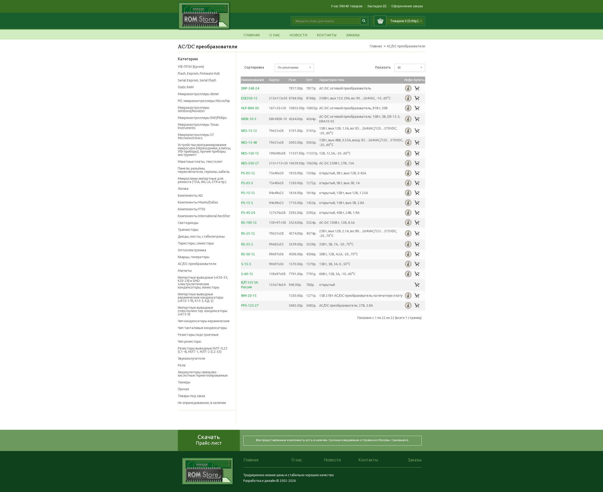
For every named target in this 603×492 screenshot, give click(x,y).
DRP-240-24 (250, 88)
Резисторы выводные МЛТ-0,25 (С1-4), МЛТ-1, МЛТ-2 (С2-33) (202, 350)
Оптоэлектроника (192, 250)
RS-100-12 (249, 222)
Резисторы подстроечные (198, 335)
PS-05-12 (248, 173)
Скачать (209, 440)
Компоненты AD (190, 195)
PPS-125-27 (250, 305)
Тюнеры (184, 382)
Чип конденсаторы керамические (204, 321)
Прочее (183, 389)
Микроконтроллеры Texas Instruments (198, 126)
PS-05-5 (247, 183)
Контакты (327, 35)
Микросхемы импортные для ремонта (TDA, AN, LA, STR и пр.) (202, 180)
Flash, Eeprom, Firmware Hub (199, 73)
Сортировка (254, 67)
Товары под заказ (191, 396)
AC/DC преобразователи (406, 46)
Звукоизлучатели (191, 358)
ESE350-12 (249, 98)
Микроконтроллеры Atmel (198, 94)
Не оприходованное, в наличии (202, 403)
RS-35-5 (247, 244)
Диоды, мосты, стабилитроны (201, 236)
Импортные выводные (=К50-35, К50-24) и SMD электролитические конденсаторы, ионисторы (203, 282)
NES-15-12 (249, 131)
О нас (274, 35)
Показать (383, 67)
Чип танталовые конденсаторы (202, 328)
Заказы (353, 35)
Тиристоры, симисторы (196, 243)
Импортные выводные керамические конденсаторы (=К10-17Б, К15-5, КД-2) (200, 297)
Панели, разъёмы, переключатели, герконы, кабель (204, 170)
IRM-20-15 (249, 295)
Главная (252, 35)
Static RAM (186, 87)
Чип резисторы (189, 341)
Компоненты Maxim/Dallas (198, 202)
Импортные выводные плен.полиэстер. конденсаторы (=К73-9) (202, 311)
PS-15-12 (248, 193)
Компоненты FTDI (191, 209)
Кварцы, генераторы (193, 257)
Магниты (185, 270)
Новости (298, 35)
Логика (183, 189)
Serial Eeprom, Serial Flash (197, 80)
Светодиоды (188, 223)
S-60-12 (247, 274)
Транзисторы (188, 230)
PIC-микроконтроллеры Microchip (204, 101)
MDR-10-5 (248, 119)
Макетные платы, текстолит (200, 161)
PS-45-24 (248, 213)
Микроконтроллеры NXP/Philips (202, 118)
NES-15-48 (249, 142)
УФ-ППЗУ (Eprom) (191, 67)
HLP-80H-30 (250, 108)
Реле (182, 365)
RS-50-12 (248, 254)
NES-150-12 (250, 153)
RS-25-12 (248, 233)
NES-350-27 (250, 163)
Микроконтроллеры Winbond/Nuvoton (193, 109)
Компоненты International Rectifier (204, 216)
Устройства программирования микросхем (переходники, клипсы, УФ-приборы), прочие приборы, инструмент (204, 150)
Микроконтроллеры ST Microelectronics (196, 136)
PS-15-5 (247, 203)
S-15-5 (246, 264)
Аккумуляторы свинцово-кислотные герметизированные (203, 373)
